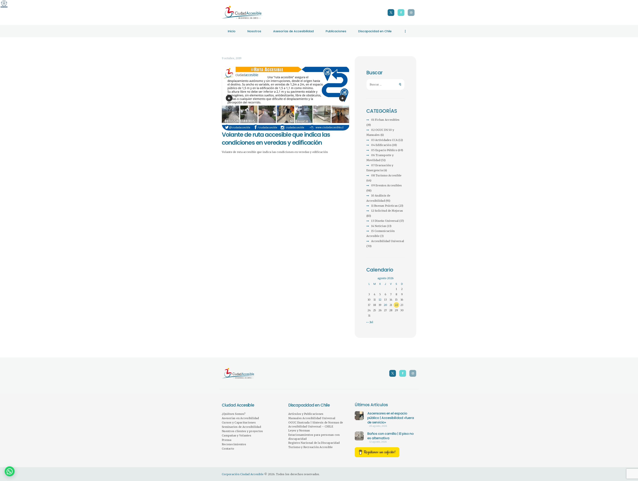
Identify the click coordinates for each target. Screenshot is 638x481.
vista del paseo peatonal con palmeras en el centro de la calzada (344, 98)
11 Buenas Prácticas (384, 205)
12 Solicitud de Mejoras (387, 210)
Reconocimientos (234, 444)
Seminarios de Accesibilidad (241, 426)
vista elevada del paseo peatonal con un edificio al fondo (229, 98)
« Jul (370, 322)
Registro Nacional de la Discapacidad (314, 442)
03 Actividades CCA (384, 140)
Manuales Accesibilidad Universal (311, 418)
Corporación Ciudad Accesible (243, 474)
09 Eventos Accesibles (386, 185)
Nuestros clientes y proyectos (242, 431)
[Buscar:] (385, 84)
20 (385, 305)
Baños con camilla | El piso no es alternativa (390, 435)
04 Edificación (381, 145)
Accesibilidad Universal (387, 241)
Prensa (226, 440)
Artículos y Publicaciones (305, 413)
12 (380, 299)
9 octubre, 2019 (231, 58)
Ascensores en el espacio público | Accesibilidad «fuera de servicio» (390, 417)
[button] (10, 471)
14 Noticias (378, 226)
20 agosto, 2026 (378, 425)
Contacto (228, 448)
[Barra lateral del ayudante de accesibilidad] (4, 4)
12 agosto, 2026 (378, 441)
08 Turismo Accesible (386, 175)
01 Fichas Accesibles (385, 119)
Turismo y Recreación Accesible (310, 447)
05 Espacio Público (384, 150)
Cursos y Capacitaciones (239, 422)
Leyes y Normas (299, 430)
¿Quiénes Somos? (233, 413)
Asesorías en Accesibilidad (240, 418)
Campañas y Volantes (236, 435)
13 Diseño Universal (385, 220)
